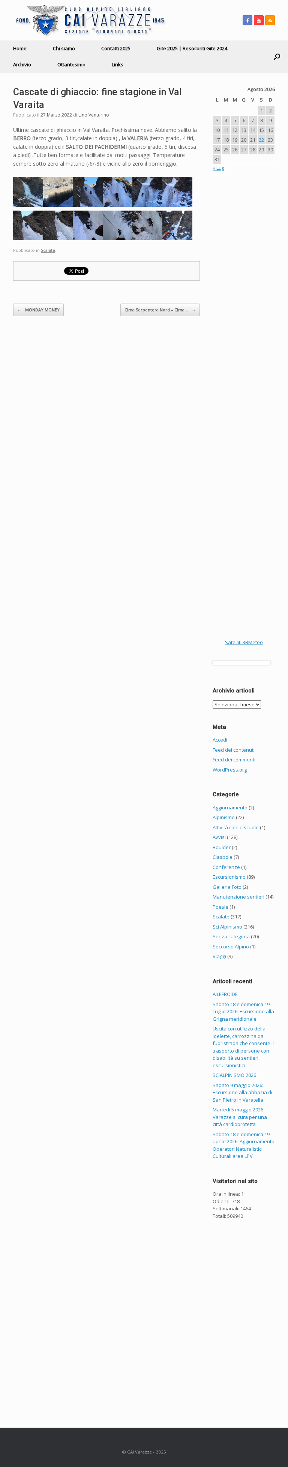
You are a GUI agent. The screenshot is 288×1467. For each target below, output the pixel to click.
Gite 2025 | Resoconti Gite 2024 (192, 48)
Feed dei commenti (234, 759)
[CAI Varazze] (89, 20)
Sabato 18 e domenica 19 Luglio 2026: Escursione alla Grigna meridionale (243, 1011)
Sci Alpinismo (227, 926)
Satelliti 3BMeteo (244, 642)
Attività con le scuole (236, 827)
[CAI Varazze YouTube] (259, 20)
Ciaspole (222, 857)
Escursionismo (229, 876)
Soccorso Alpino (231, 946)
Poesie (220, 906)
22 (261, 139)
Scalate (48, 250)
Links (117, 64)
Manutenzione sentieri (238, 896)
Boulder (222, 847)
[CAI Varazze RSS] (270, 20)
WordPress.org (230, 769)
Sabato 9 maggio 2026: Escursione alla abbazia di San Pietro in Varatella (242, 1092)
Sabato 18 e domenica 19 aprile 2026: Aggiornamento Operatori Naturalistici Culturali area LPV (243, 1145)
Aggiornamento (230, 807)
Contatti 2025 (115, 48)
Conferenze (226, 867)
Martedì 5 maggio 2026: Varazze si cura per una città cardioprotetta (240, 1117)
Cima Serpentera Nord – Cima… (160, 310)
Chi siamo (64, 48)
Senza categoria (231, 936)
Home (20, 48)
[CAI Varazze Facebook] (247, 20)
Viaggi (219, 956)
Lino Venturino (93, 115)
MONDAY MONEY (38, 310)
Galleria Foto (227, 887)
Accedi (220, 739)
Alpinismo (224, 817)
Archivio (22, 64)
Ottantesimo (71, 64)
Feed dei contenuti (234, 749)
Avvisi (219, 837)
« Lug (218, 167)
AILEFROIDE (225, 994)
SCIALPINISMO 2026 (234, 1075)
